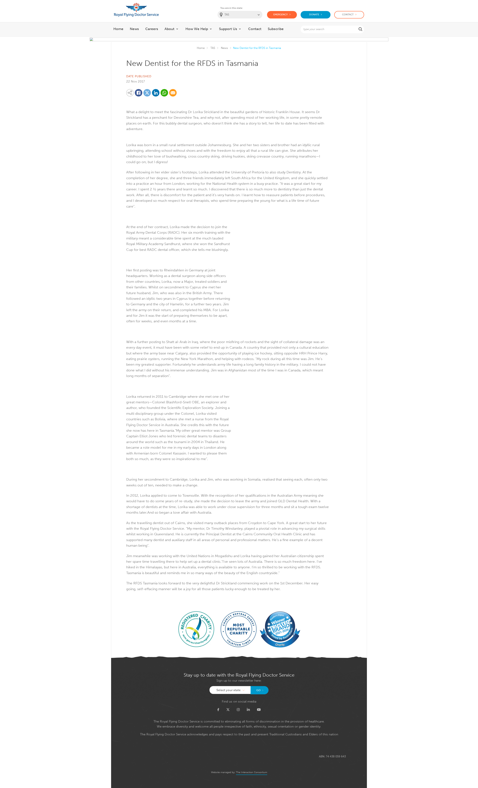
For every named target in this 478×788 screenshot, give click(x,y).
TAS (212, 48)
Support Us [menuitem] (228, 29)
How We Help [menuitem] (196, 29)
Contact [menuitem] (254, 29)
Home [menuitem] (118, 29)
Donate (314, 14)
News (224, 48)
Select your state (228, 690)
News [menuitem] (134, 29)
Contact (348, 14)
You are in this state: (231, 8)
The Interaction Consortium (251, 772)
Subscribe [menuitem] (276, 29)
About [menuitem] (169, 29)
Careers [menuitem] (151, 29)
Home (201, 48)
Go (258, 690)
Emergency (280, 14)
